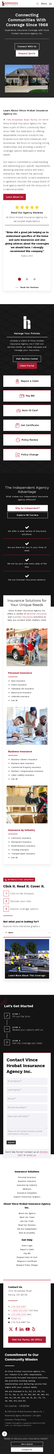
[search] (37, 4)
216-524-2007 (18, 1306)
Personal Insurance (20, 672)
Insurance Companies (27, 1193)
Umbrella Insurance (20, 696)
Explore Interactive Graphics (27, 1196)
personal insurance (37, 614)
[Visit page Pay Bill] (27, 396)
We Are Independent (27, 1229)
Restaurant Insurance (21, 842)
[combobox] (27, 932)
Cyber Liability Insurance (22, 775)
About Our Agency (27, 1213)
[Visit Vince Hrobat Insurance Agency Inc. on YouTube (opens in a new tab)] (27, 1329)
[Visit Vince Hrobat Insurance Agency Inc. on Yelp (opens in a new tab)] (33, 1329)
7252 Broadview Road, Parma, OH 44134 (27, 120)
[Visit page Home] (10, 4)
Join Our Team (27, 1221)
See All (14, 700)
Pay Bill (27, 1253)
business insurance (23, 617)
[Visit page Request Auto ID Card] (27, 410)
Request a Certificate (27, 1261)
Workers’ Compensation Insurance (27, 771)
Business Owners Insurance (24, 759)
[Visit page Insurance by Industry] (27, 804)
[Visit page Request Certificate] (27, 425)
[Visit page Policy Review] (27, 440)
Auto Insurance (18, 681)
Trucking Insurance (20, 849)
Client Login (27, 1245)
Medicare (27, 1189)
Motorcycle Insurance (21, 692)
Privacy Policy (20, 1419)
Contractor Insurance (21, 838)
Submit (11, 1142)
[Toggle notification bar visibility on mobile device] (4, 1433)
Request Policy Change (27, 1265)
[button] (46, 3)
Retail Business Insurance (23, 845)
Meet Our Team (27, 1217)
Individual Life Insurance (22, 688)
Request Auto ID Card (27, 1257)
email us (31, 1155)
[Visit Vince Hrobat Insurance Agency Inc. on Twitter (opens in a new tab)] (11, 1329)
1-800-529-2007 (19, 1310)
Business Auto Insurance (22, 763)
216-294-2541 (19, 1314)
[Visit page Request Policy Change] (27, 454)
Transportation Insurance (23, 853)
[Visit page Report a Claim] (27, 381)
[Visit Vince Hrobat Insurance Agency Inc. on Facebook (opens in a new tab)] (16, 1329)
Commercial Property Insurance (26, 767)
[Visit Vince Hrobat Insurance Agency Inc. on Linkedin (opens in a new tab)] (21, 1329)
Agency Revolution (23, 1415)
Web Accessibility (27, 1232)
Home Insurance (19, 684)
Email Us (16, 1318)
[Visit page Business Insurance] (27, 726)
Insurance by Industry (21, 830)
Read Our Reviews (27, 1225)
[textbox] (27, 933)
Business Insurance (20, 751)
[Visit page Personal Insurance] (27, 647)
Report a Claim (27, 1249)
